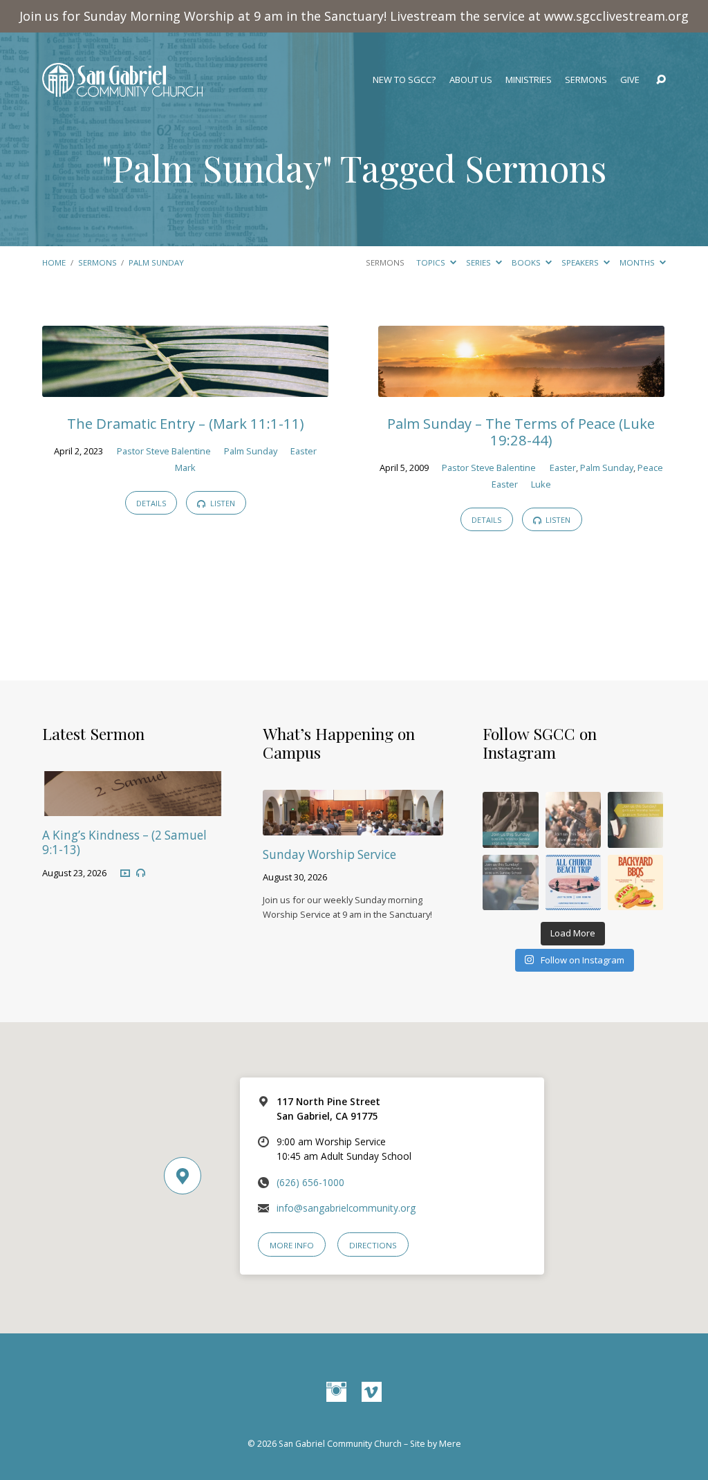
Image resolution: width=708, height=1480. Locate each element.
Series (479, 262)
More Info (292, 1245)
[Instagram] (336, 1392)
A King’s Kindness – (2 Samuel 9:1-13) (124, 842)
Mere (450, 1444)
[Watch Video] (125, 873)
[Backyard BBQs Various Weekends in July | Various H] (635, 882)
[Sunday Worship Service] (353, 826)
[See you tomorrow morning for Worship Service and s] (635, 819)
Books (527, 262)
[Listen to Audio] (140, 873)
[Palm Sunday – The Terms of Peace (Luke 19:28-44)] (521, 387)
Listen (221, 503)
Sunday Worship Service (329, 854)
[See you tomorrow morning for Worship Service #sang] (510, 882)
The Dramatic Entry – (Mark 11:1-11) (185, 423)
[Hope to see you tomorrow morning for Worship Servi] (573, 819)
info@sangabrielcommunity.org (346, 1207)
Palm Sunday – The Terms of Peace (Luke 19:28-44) (521, 432)
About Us (470, 79)
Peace (650, 467)
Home (54, 262)
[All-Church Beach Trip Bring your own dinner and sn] (573, 882)
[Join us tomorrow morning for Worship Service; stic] (510, 819)
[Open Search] (661, 80)
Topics (431, 262)
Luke (541, 484)
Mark (185, 467)
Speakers (581, 262)
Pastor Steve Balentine (164, 451)
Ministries (528, 79)
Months (638, 262)
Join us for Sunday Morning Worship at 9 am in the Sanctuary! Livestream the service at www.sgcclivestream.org (354, 16)
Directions (373, 1245)
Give (630, 79)
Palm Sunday (156, 262)
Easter (303, 451)
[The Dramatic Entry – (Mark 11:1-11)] (185, 387)
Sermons (586, 79)
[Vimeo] (372, 1392)
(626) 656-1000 (310, 1182)
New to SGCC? (404, 79)
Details (151, 503)
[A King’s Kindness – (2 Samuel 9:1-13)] (132, 806)
